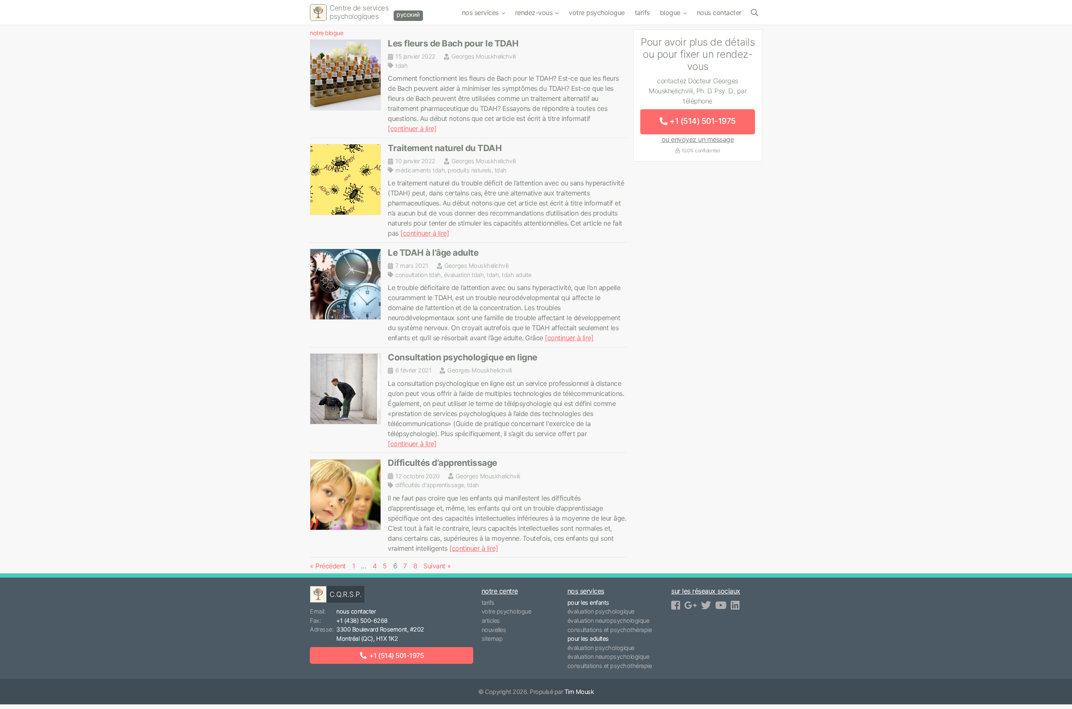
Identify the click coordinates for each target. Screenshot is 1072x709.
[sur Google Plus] (690, 605)
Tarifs (642, 12)
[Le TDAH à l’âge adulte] (345, 284)
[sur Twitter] (706, 605)
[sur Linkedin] (735, 605)
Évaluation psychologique (600, 611)
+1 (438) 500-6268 (362, 620)
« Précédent (328, 566)
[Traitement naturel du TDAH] (345, 179)
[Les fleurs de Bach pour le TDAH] (345, 74)
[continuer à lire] (412, 128)
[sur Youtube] (721, 605)
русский (408, 14)
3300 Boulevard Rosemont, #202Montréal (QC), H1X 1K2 (380, 634)
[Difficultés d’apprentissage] (345, 494)
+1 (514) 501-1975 (703, 121)
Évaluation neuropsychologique (608, 620)
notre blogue (326, 32)
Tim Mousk (579, 691)
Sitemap (492, 638)
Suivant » (437, 566)
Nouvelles (494, 629)
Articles (491, 620)
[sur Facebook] (675, 605)
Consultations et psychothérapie (609, 629)
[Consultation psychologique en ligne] (345, 388)
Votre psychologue (597, 12)
